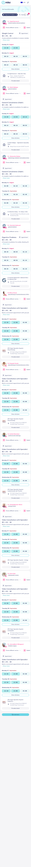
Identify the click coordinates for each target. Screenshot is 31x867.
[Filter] (27, 14)
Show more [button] (6, 40)
